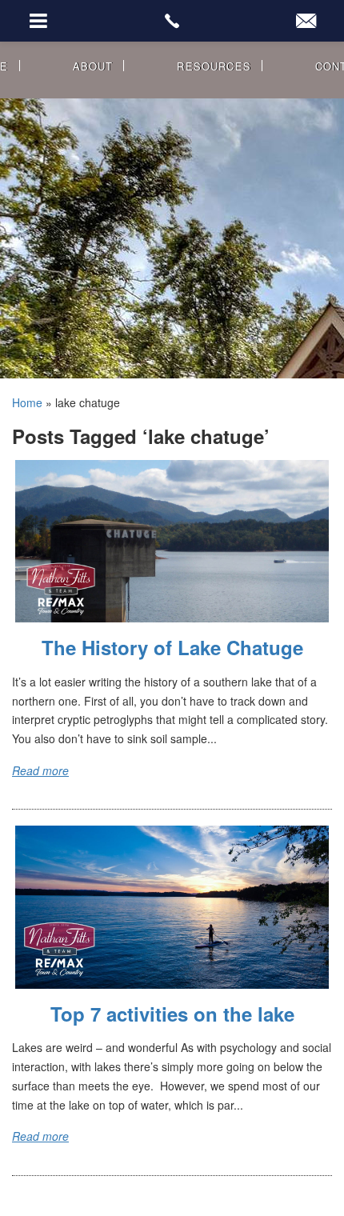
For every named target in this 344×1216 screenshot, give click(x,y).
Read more (40, 770)
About (93, 66)
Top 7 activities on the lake (172, 1013)
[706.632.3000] (171, 21)
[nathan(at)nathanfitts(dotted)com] (306, 20)
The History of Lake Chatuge (172, 647)
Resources (214, 66)
